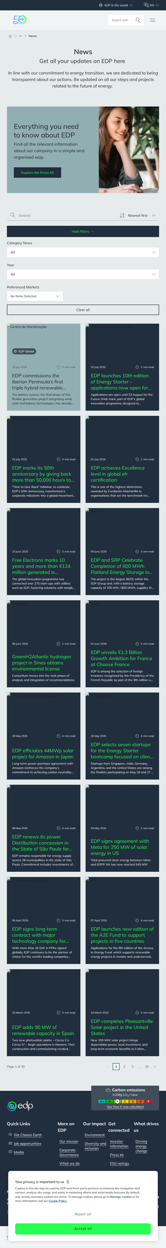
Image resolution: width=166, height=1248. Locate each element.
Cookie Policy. (58, 1201)
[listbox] (137, 215)
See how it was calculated (125, 1107)
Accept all (83, 1228)
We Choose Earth (28, 1135)
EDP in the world (116, 5)
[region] (83, 1206)
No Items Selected (23, 296)
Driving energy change (141, 1146)
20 (146, 1067)
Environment (95, 1135)
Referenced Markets (23, 287)
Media (19, 1152)
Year (10, 265)
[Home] (12, 36)
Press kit (117, 1155)
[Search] (138, 20)
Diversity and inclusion (95, 1145)
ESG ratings (119, 1163)
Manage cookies (121, 1196)
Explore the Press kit (37, 172)
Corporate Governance (69, 1152)
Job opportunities (27, 1143)
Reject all (83, 1214)
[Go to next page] (155, 1066)
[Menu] (152, 20)
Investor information (119, 1143)
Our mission (68, 1141)
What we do (69, 1163)
